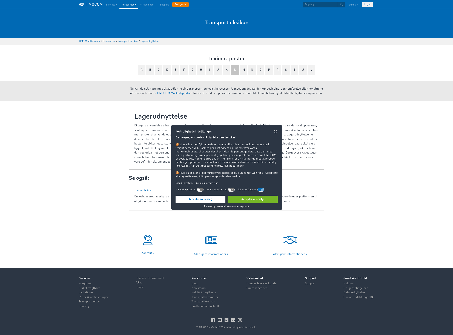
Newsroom (198, 288)
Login (367, 4)
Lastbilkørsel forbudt (205, 306)
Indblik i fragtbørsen (204, 292)
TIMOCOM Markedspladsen (175, 93)
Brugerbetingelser (355, 288)
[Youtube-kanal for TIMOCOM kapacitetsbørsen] (220, 320)
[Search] (341, 5)
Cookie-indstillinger (356, 297)
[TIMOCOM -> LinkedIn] (233, 320)
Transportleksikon (203, 301)
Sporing (84, 306)
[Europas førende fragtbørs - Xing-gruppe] (227, 320)
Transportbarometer (204, 297)
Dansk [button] (352, 5)
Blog (194, 283)
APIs (139, 282)
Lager (140, 287)
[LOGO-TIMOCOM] (90, 4)
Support (164, 5)
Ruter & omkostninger (93, 297)
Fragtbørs (85, 283)
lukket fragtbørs (89, 288)
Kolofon (348, 283)
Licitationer (86, 292)
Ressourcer (128, 5)
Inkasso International (150, 278)
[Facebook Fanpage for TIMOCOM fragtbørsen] (213, 320)
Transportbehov (89, 301)
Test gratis (180, 4)
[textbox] (324, 5)
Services (110, 5)
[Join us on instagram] (240, 320)
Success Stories (256, 288)
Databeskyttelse (354, 292)
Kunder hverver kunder (262, 283)
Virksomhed (147, 5)
